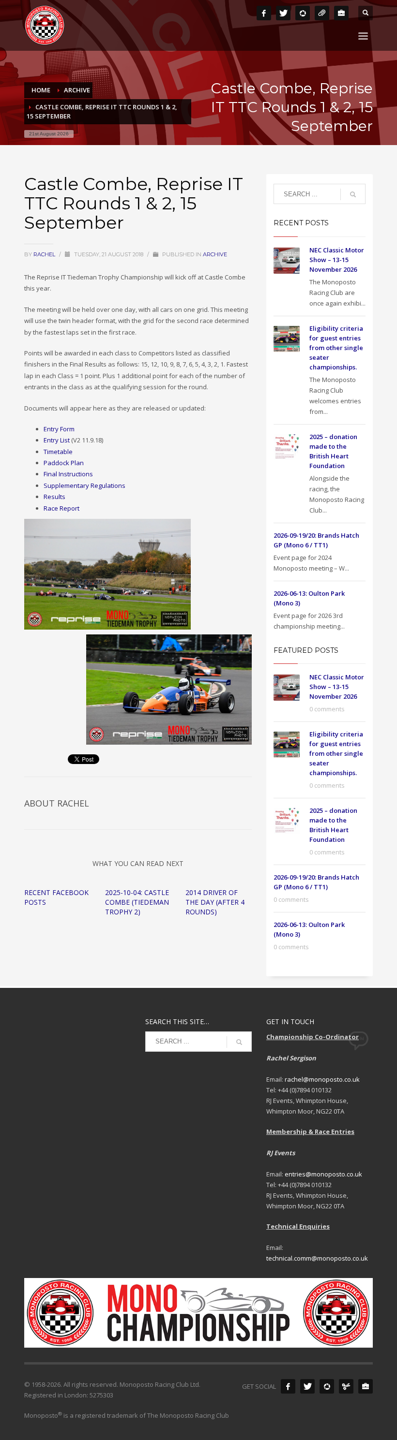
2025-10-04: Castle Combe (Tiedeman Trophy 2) (137, 902)
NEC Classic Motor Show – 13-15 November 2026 (336, 260)
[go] (353, 194)
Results (54, 496)
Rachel (45, 254)
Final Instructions (68, 474)
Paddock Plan (64, 462)
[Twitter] (283, 13)
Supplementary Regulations (84, 485)
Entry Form (59, 429)
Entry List (57, 440)
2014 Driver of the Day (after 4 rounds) (214, 902)
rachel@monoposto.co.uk (322, 1079)
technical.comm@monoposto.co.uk (317, 1258)
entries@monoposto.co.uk (323, 1174)
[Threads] (322, 13)
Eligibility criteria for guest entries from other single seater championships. (336, 347)
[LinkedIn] (341, 13)
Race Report (61, 508)
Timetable (58, 451)
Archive (215, 254)
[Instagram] (302, 13)
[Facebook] (264, 13)
